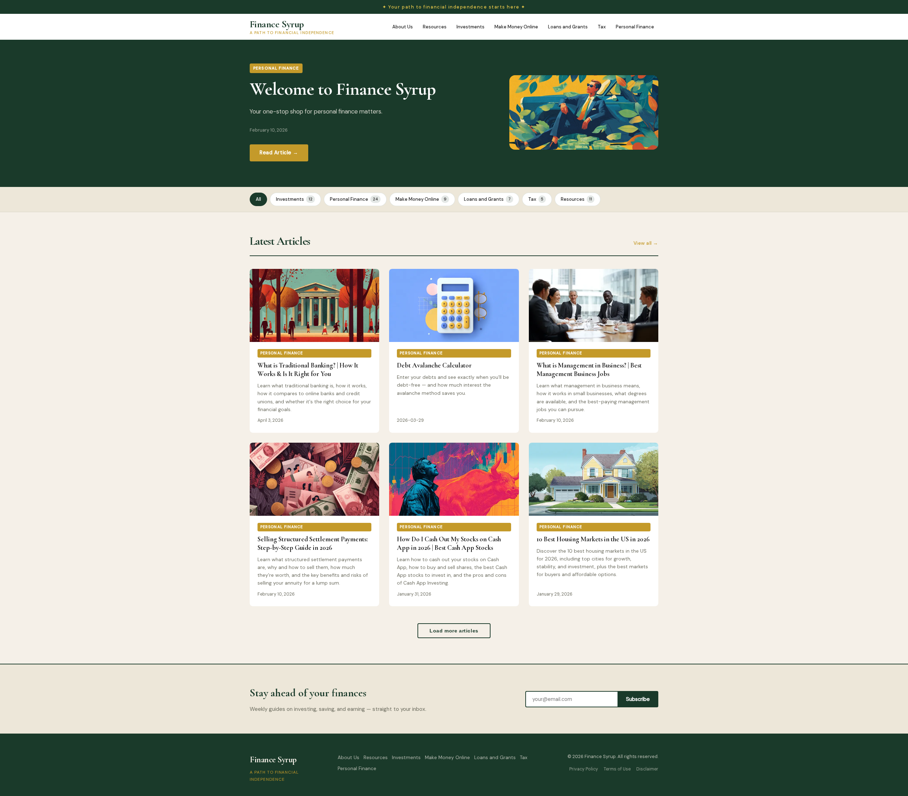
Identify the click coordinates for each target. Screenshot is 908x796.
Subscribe (638, 699)
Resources (435, 27)
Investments (470, 27)
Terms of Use (617, 769)
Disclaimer (647, 769)
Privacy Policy (583, 769)
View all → (645, 243)
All (258, 199)
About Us (402, 27)
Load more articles (454, 631)
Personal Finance (635, 27)
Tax (602, 27)
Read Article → (279, 152)
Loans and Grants (568, 27)
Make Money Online (516, 27)
